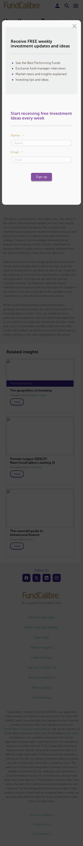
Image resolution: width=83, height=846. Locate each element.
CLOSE (74, 26)
